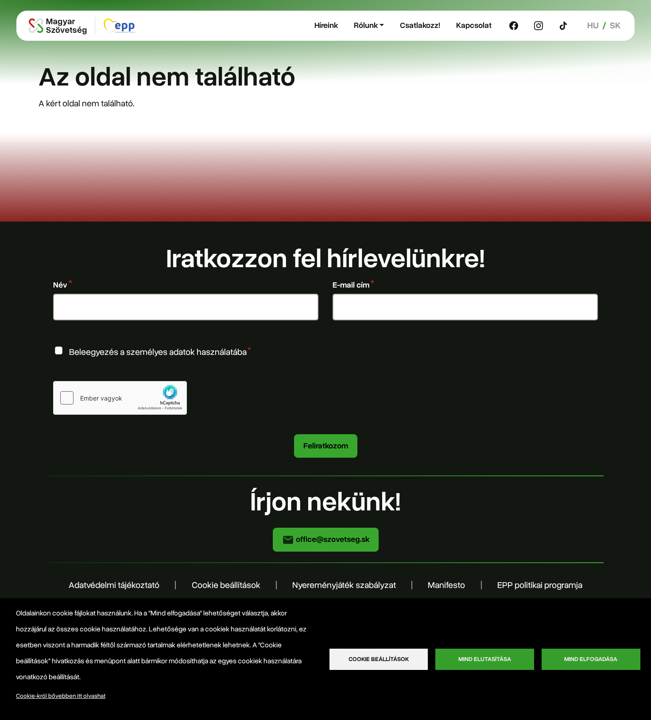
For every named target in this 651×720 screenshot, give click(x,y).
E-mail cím (351, 285)
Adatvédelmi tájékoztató (114, 585)
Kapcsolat (474, 25)
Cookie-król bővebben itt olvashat (60, 696)
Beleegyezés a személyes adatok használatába (158, 352)
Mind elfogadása (590, 659)
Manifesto (446, 585)
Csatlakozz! (420, 25)
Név (60, 285)
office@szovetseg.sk (331, 539)
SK (615, 25)
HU (593, 25)
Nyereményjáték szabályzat (344, 585)
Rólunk (366, 25)
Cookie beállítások (226, 585)
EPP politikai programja (539, 585)
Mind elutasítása (484, 659)
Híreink (326, 25)
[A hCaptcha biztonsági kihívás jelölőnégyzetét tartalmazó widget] (120, 398)
